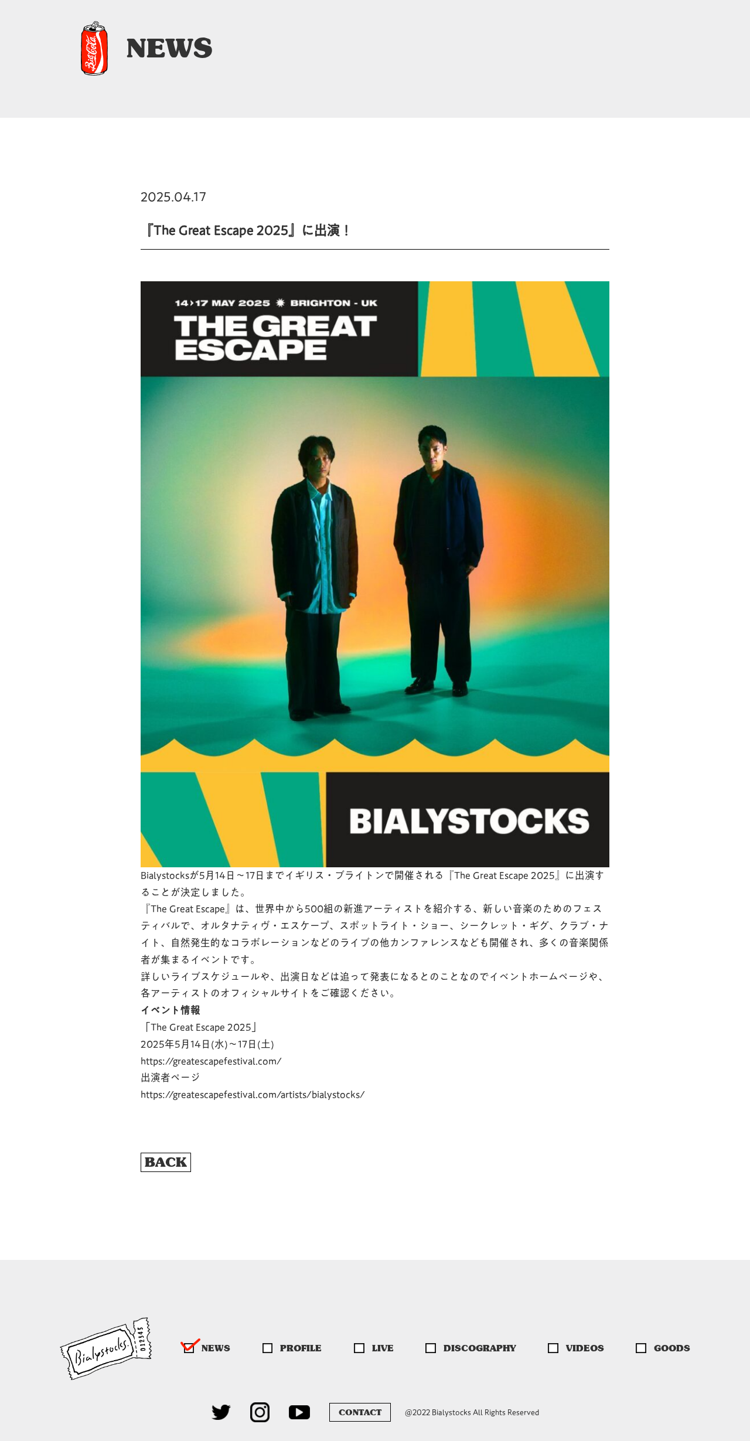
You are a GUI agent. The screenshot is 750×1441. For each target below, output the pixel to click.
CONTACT (360, 1412)
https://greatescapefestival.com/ (211, 1061)
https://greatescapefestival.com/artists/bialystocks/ (253, 1094)
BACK (166, 1162)
